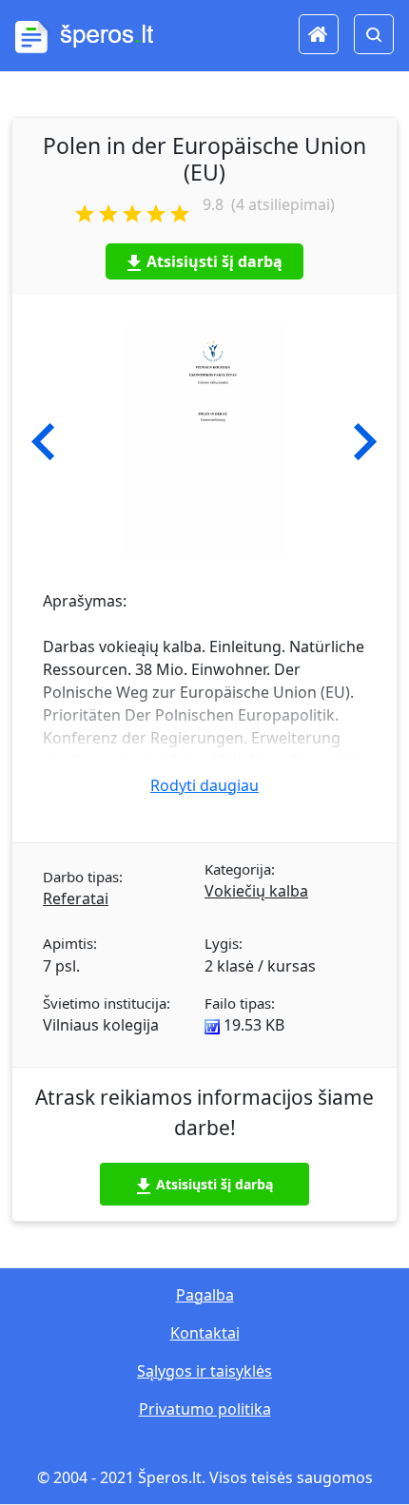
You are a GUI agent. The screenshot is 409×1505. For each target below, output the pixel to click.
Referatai (75, 898)
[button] (43, 442)
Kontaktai (205, 1332)
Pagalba (205, 1294)
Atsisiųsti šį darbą (214, 261)
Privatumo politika (205, 1409)
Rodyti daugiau (204, 785)
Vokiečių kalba (256, 890)
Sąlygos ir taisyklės (204, 1370)
